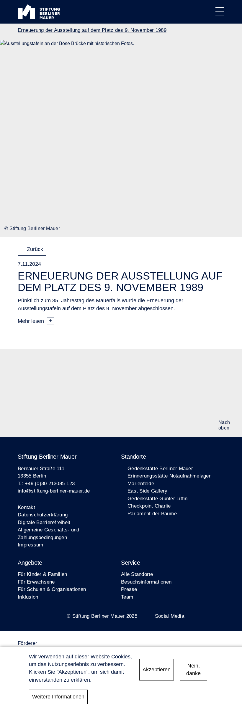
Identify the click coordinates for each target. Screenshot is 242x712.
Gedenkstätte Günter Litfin (157, 498)
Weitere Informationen (58, 697)
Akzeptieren (157, 670)
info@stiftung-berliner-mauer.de (54, 491)
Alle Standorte (137, 574)
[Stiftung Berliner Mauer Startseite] (39, 17)
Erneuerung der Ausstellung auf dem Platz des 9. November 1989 (92, 30)
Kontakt (26, 507)
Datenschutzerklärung (43, 515)
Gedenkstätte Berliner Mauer (160, 468)
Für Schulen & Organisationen (52, 589)
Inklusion (28, 597)
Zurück (35, 249)
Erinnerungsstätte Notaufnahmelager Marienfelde (169, 479)
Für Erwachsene (36, 582)
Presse (129, 589)
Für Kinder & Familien (42, 574)
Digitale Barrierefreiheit (44, 522)
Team (127, 597)
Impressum (30, 545)
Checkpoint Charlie (149, 506)
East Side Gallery (147, 491)
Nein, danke (193, 669)
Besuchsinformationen (146, 582)
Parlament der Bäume (152, 513)
